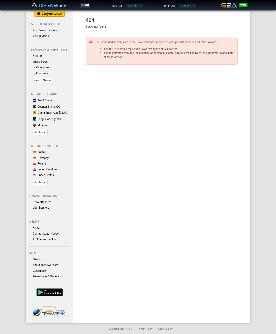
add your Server (52, 14)
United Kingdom (47, 169)
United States (46, 175)
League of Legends (49, 119)
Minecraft (43, 125)
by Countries (40, 73)
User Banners (41, 207)
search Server (42, 80)
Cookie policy (165, 328)
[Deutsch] (83, 5)
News (36, 259)
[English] (87, 5)
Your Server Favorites (46, 30)
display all (40, 132)
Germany (43, 158)
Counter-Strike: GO (49, 107)
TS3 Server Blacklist (45, 239)
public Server (41, 62)
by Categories (41, 67)
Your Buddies (41, 36)
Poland (42, 163)
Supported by (49, 306)
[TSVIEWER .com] (34, 5)
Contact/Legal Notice (46, 233)
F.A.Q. (36, 228)
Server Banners (42, 202)
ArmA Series (45, 100)
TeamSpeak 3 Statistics (47, 276)
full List (37, 56)
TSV (243, 5)
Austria (42, 152)
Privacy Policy (145, 328)
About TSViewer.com (45, 265)
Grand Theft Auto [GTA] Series (54, 113)
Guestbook (39, 271)
